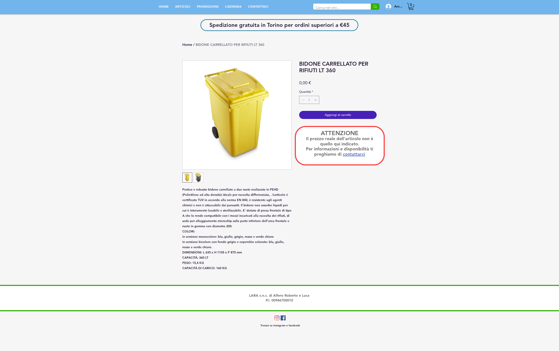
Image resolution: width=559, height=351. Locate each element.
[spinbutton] (309, 100)
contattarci (354, 154)
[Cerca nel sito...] (375, 6)
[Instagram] (277, 317)
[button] (411, 6)
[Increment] (316, 100)
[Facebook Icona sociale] (283, 317)
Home (187, 45)
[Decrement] (302, 100)
